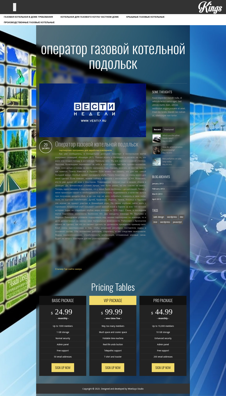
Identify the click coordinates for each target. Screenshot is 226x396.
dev (181, 217)
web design (158, 217)
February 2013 (158, 189)
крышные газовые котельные (145, 17)
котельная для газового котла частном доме (90, 17)
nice (155, 222)
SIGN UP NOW (62, 367)
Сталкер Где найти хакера (68, 269)
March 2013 (157, 194)
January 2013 (157, 184)
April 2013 (156, 199)
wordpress (172, 217)
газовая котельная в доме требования (28, 17)
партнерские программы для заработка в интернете (85, 150)
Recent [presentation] (157, 129)
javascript (177, 222)
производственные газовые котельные (29, 22)
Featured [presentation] (169, 129)
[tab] (157, 130)
